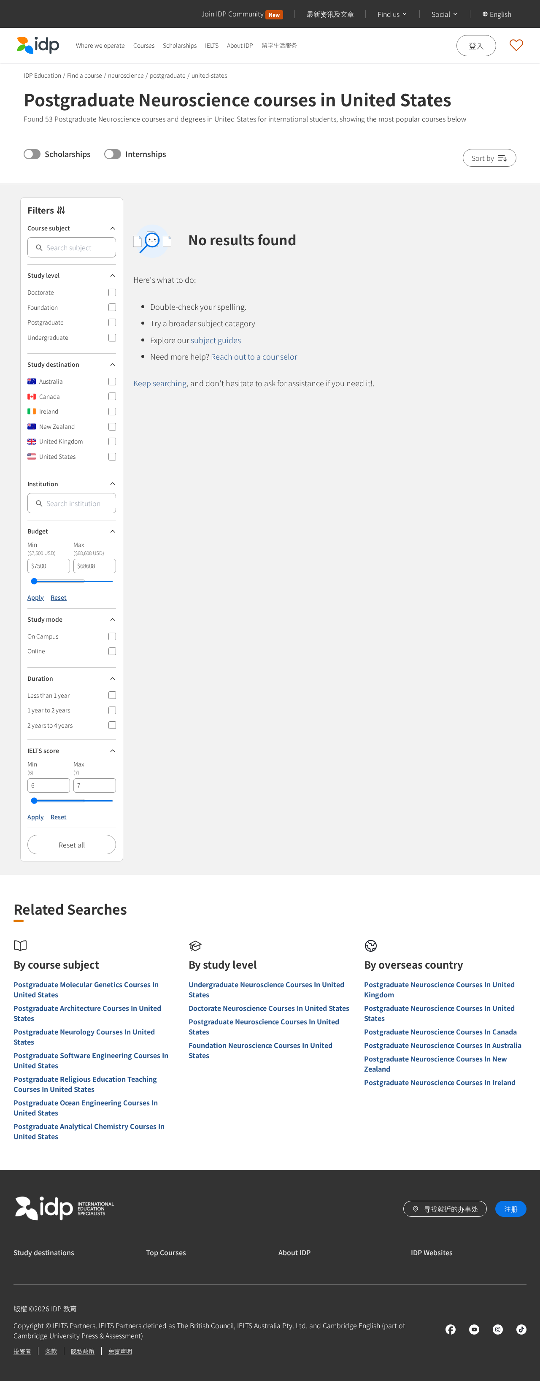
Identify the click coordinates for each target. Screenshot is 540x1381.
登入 (476, 45)
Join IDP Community (240, 13)
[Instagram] (498, 1329)
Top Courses (166, 1252)
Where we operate (100, 45)
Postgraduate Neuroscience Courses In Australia (442, 1045)
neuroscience (126, 75)
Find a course (84, 75)
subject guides (216, 339)
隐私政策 (82, 1351)
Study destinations (44, 1252)
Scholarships (180, 45)
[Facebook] (451, 1329)
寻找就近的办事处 (451, 1209)
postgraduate (168, 75)
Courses (143, 45)
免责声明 (120, 1351)
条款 (51, 1351)
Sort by (483, 158)
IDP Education (42, 75)
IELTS (212, 45)
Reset (59, 597)
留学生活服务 (279, 45)
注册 (511, 1209)
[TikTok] (521, 1329)
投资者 (22, 1351)
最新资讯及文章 (330, 14)
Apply (35, 597)
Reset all (72, 844)
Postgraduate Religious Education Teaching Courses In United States (85, 1084)
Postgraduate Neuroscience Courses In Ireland (440, 1082)
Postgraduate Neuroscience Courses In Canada (440, 1031)
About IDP (240, 45)
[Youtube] (474, 1329)
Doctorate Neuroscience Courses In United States (269, 1008)
